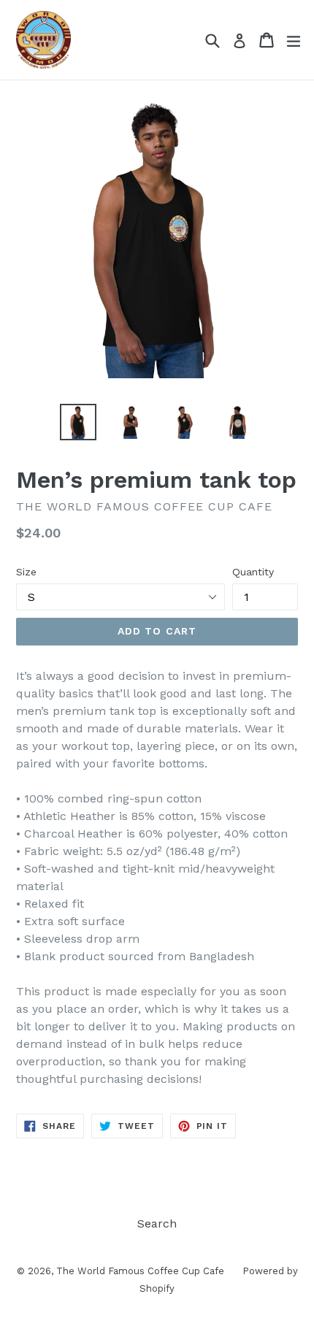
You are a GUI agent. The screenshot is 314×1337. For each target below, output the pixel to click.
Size (26, 572)
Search (157, 1223)
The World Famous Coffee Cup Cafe (140, 1270)
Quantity (253, 572)
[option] (77, 422)
